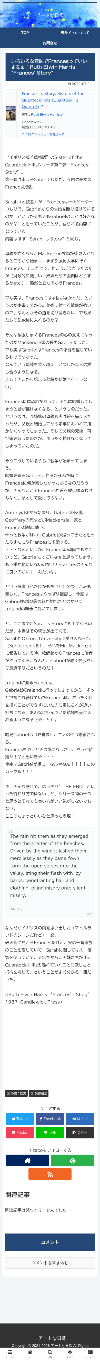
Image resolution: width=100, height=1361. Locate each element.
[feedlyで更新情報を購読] (72, 1160)
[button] (89, 784)
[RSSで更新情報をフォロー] (50, 1174)
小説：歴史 (18, 1093)
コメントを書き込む (50, 1262)
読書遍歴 (40, 1093)
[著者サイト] (27, 1160)
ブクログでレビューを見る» (41, 134)
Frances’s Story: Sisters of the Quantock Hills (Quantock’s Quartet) (53, 100)
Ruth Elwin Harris (45, 114)
